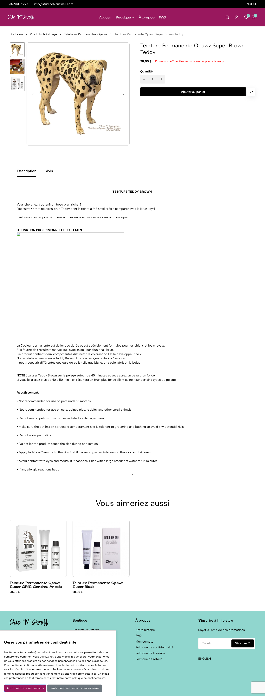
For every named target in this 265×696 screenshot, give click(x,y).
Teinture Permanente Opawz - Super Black (99, 584)
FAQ (162, 17)
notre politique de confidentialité (85, 678)
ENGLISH (251, 4)
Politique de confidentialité (154, 647)
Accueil (105, 17)
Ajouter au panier (193, 92)
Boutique (123, 17)
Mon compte (144, 641)
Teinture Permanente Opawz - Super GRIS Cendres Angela (36, 584)
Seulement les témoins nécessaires (75, 688)
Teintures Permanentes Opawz (85, 34)
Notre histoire (145, 630)
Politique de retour (148, 659)
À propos (147, 17)
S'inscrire (241, 643)
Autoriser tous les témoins (25, 688)
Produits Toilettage (43, 34)
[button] (123, 94)
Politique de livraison (150, 653)
